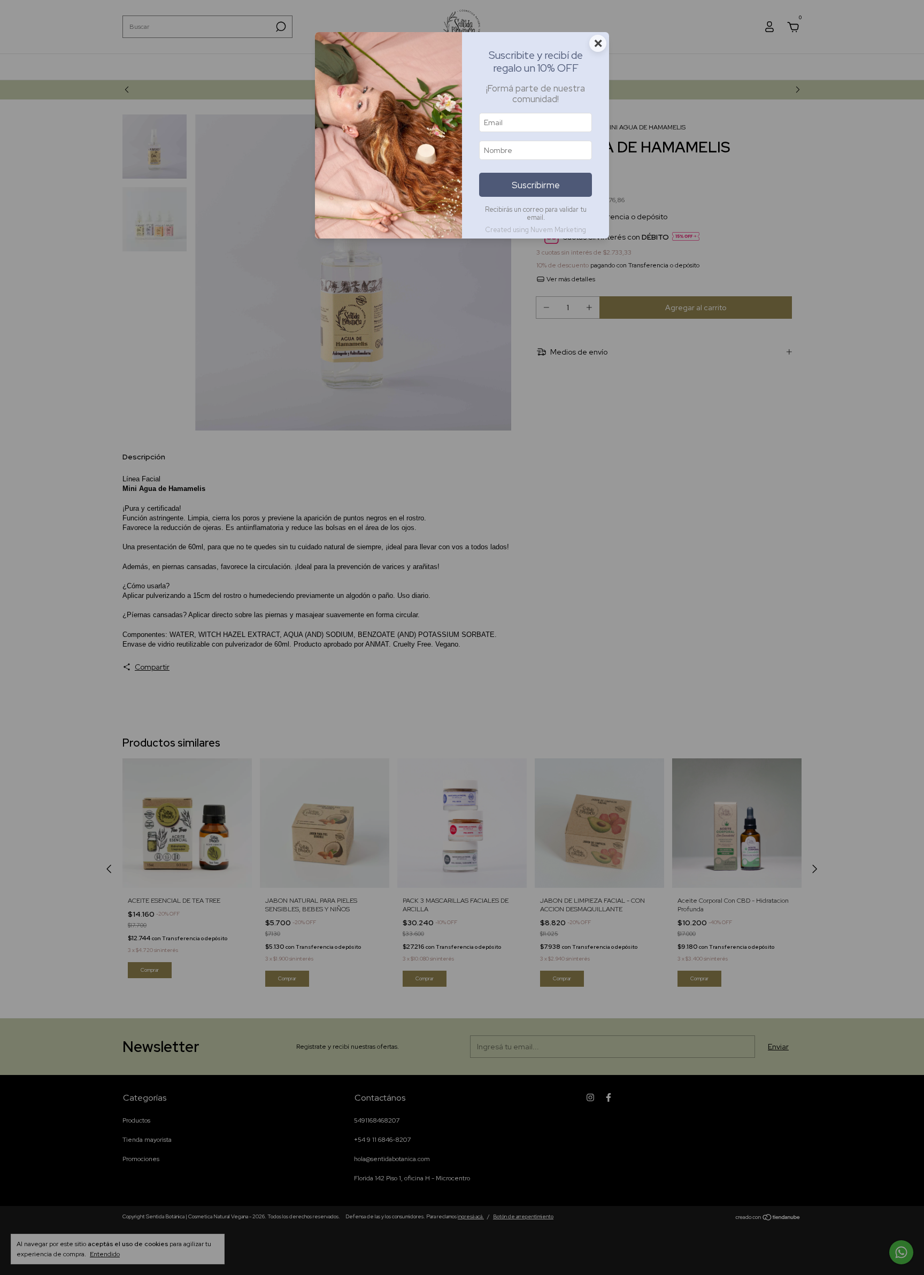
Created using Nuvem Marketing (535, 229)
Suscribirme (536, 185)
